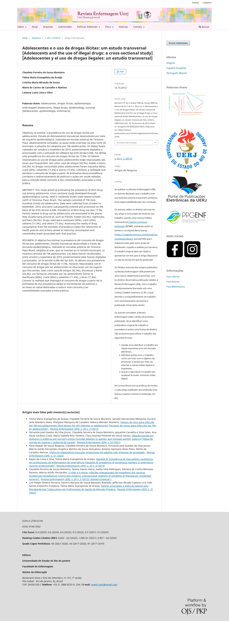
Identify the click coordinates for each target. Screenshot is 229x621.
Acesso (195, 2)
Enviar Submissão (178, 42)
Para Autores (172, 281)
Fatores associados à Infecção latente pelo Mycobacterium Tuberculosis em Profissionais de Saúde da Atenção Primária (88, 487)
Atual (35, 26)
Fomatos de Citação (127, 142)
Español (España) (176, 68)
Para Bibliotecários (175, 286)
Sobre (20, 26)
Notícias (123, 26)
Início (25, 37)
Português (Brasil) (176, 73)
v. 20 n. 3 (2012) (52, 37)
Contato (138, 26)
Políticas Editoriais (87, 26)
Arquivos (48, 26)
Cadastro (207, 2)
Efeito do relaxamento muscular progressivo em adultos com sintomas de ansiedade (97, 452)
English (170, 63)
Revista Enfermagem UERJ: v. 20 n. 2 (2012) (74, 428)
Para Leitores (173, 276)
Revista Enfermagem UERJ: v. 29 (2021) (99, 442)
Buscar (205, 26)
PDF (121, 71)
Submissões (65, 26)
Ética (108, 26)
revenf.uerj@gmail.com (104, 584)
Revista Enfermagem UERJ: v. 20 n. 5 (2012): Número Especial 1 (76, 479)
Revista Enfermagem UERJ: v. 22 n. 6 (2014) (80, 465)
